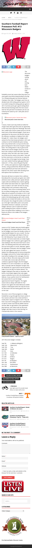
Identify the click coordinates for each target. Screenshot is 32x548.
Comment (4, 443)
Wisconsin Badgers (8, 382)
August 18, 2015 (7, 33)
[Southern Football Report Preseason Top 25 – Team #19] (5, 417)
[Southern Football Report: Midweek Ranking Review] (5, 425)
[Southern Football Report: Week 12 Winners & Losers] (5, 409)
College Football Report (13, 375)
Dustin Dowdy (25, 427)
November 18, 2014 (15, 411)
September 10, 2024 (15, 427)
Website (4, 466)
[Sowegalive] (16, 6)
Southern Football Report (11, 378)
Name (3, 456)
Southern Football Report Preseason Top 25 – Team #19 (19, 416)
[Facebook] (14, 12)
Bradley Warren (17, 33)
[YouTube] (17, 12)
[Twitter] (11, 12)
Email (3, 461)
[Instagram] (21, 12)
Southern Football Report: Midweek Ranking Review (18, 424)
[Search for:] (16, 501)
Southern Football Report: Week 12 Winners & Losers (19, 408)
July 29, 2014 (13, 419)
